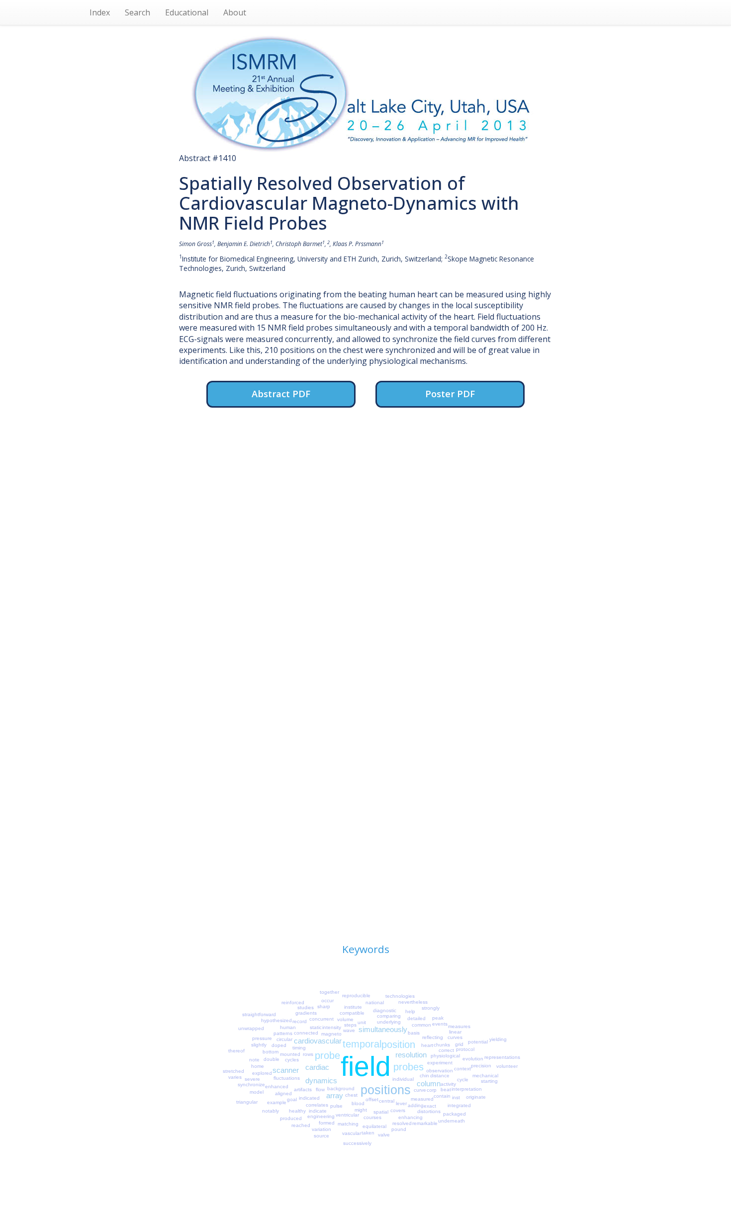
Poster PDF (450, 393)
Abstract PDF (281, 393)
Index (100, 12)
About (234, 12)
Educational (186, 12)
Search (137, 12)
